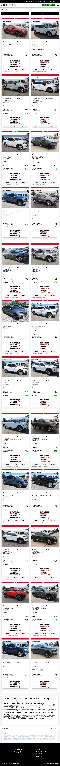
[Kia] (4, 5)
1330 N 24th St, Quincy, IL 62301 (53, 1)
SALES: (43, 1)
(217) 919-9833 (36, 1)
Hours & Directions (49, 5)
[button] (28, 29)
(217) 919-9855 (29, 1)
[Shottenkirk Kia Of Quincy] (12, 5)
